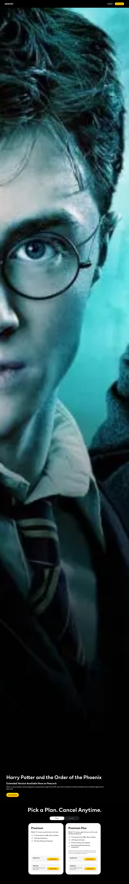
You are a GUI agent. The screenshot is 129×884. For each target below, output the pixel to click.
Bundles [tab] (71, 818)
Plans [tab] (57, 818)
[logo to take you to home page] (9, 4)
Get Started (119, 3)
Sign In (110, 3)
